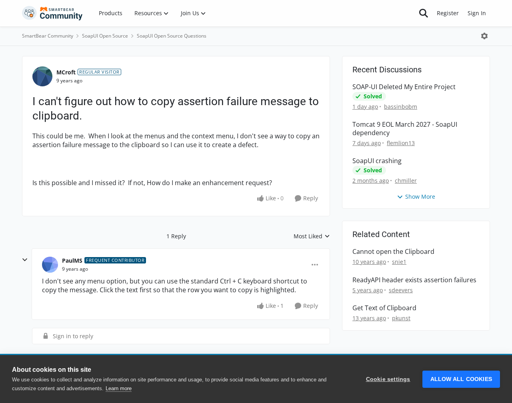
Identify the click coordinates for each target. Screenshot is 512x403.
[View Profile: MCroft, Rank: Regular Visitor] (42, 76)
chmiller (406, 180)
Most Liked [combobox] (312, 236)
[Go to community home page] (52, 13)
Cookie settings (388, 379)
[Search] (423, 13)
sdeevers (401, 290)
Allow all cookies (461, 379)
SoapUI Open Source (105, 35)
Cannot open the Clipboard (393, 251)
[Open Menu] (484, 36)
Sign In (477, 13)
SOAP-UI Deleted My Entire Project (404, 87)
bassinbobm (400, 106)
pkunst (401, 318)
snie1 (399, 261)
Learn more (119, 388)
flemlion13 (401, 143)
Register (448, 13)
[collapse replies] (25, 260)
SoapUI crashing (377, 161)
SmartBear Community (47, 35)
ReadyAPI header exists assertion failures (414, 280)
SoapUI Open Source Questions (171, 35)
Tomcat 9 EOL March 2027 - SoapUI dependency (404, 128)
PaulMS (72, 260)
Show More (420, 196)
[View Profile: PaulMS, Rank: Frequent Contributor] (50, 265)
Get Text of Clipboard (384, 308)
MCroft (66, 72)
